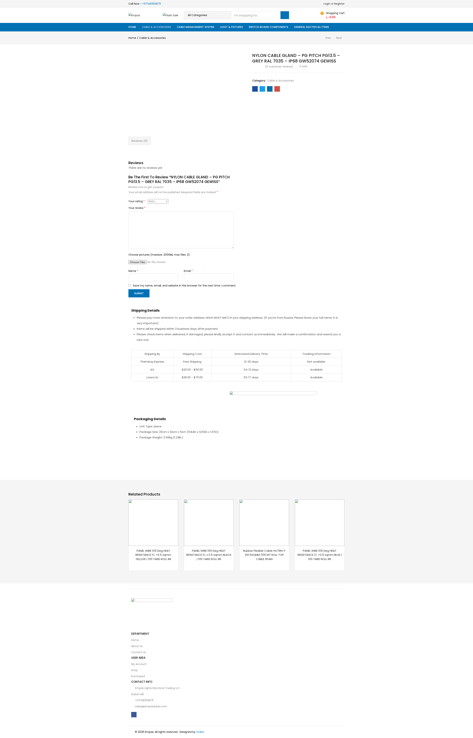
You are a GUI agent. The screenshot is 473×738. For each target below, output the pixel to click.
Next (339, 38)
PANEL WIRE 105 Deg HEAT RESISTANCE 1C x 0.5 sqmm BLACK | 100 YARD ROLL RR (209, 555)
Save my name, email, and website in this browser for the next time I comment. (184, 285)
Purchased (138, 676)
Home (132, 27)
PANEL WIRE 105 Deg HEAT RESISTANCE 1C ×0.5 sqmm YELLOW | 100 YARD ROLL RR (153, 555)
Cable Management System (195, 27)
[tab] (139, 141)
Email (188, 271)
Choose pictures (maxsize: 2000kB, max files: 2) (159, 255)
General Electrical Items (311, 27)
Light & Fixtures (231, 27)
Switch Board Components (268, 27)
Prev (328, 38)
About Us (137, 646)
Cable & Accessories (156, 27)
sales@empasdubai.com (151, 706)
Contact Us (138, 652)
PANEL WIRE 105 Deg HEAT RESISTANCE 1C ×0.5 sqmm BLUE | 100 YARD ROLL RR (320, 555)
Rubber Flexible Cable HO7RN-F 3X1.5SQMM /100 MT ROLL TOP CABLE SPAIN (264, 555)
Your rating (136, 201)
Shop (134, 670)
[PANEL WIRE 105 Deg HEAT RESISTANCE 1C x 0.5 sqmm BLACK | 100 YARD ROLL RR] (209, 522)
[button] (332, 15)
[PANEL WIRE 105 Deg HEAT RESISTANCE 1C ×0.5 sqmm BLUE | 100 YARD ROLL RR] (319, 522)
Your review (136, 208)
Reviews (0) (140, 141)
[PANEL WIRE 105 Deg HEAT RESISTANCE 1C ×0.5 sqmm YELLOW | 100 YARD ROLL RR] (153, 522)
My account (139, 664)
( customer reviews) (279, 66)
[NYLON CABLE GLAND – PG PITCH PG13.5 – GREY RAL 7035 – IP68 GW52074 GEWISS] (255, 89)
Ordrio (200, 732)
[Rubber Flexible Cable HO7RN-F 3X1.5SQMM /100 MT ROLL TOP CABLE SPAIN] (264, 522)
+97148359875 (151, 4)
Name (133, 271)
